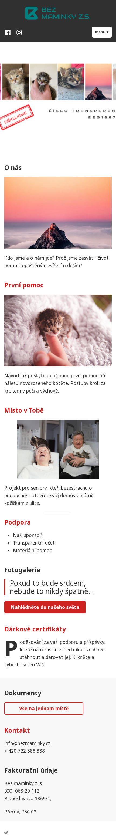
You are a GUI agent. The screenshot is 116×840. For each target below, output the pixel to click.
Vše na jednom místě (44, 708)
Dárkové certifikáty (35, 629)
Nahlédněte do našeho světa (45, 607)
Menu (103, 31)
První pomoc (23, 285)
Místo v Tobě (24, 410)
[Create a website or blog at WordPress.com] (6, 832)
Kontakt (17, 730)
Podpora (17, 522)
